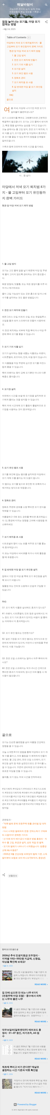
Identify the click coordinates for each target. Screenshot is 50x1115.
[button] (46, 22)
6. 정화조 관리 (18, 78)
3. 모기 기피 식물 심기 (22, 64)
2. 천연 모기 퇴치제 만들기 (24, 60)
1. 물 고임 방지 (19, 55)
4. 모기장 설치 (18, 69)
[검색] (46, 5)
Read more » (41, 984)
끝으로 (10, 99)
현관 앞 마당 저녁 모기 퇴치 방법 (24, 51)
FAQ (11, 95)
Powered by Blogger (27, 1104)
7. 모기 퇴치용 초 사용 (22, 82)
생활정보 (13, 875)
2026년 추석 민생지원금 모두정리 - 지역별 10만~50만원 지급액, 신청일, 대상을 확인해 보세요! (21, 958)
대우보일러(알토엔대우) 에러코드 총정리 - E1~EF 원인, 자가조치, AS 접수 (21, 1032)
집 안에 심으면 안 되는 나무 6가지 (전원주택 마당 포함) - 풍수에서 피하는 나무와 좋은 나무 (21, 995)
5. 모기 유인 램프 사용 (22, 73)
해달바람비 (25, 4)
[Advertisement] (25, 234)
